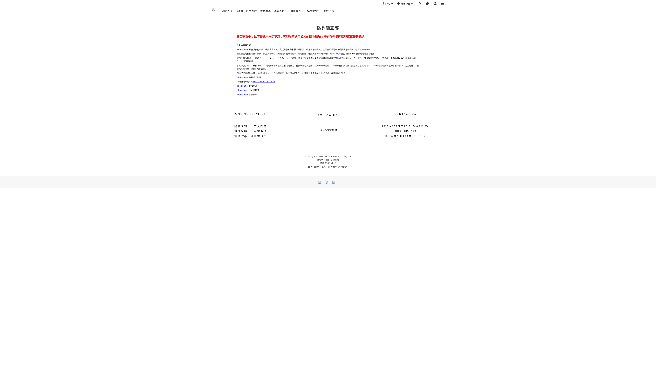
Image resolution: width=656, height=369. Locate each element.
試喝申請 (312, 10)
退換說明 (240, 131)
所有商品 (265, 10)
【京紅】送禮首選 (246, 10)
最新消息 (226, 10)
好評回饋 (329, 10)
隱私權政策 (259, 136)
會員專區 (296, 10)
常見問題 (260, 126)
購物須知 (240, 126)
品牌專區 (279, 10)
